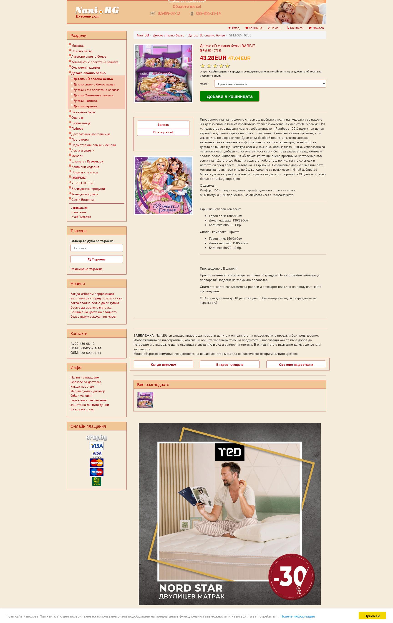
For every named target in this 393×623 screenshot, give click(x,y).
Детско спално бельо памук (94, 84)
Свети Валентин (83, 199)
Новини (78, 283)
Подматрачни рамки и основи (93, 144)
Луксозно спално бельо (88, 56)
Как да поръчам (82, 386)
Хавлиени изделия (85, 166)
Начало (318, 27)
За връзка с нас (82, 409)
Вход (235, 27)
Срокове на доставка (296, 364)
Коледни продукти (84, 194)
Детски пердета (85, 106)
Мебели (77, 155)
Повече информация (298, 616)
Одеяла (77, 117)
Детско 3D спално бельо (93, 78)
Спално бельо (82, 51)
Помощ (275, 27)
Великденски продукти (88, 188)
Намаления (78, 212)
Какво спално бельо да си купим (95, 302)
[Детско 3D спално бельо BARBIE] (163, 73)
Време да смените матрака (91, 307)
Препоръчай (163, 132)
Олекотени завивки (85, 67)
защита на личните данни (90, 404)
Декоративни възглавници (90, 133)
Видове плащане (229, 364)
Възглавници (81, 123)
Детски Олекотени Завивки (93, 95)
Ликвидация (79, 208)
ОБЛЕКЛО (78, 177)
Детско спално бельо (88, 72)
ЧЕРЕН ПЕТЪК (82, 183)
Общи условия (81, 395)
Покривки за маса (84, 172)
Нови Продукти (81, 216)
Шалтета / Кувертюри (87, 161)
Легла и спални (82, 150)
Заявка (163, 124)
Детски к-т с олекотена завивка (97, 89)
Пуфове (77, 128)
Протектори (80, 139)
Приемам (372, 615)
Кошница (255, 27)
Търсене (98, 259)
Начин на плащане (85, 377)
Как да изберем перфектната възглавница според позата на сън (97, 295)
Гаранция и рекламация (89, 400)
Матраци (78, 45)
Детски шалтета (85, 100)
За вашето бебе (83, 112)
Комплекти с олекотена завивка (94, 61)
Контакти (296, 27)
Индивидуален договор (88, 391)
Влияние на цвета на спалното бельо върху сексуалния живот (94, 314)
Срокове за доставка (86, 381)
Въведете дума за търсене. (92, 240)
